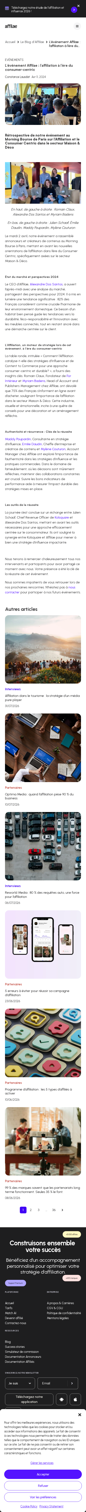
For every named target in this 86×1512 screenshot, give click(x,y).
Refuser (43, 1486)
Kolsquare (62, 517)
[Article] (43, 649)
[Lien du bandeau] (74, 10)
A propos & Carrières (60, 1303)
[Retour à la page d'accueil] (11, 26)
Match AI (10, 1313)
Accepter (43, 1474)
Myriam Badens (33, 381)
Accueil (10, 42)
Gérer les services (41, 1463)
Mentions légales (58, 1318)
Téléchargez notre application (29, 1399)
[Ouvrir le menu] (77, 26)
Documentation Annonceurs (23, 1357)
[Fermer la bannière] (78, 6)
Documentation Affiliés (19, 1362)
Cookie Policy (28, 1506)
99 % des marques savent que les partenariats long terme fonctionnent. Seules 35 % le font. (42, 1190)
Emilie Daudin (32, 444)
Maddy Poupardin (18, 439)
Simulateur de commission (22, 1352)
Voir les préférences (43, 1497)
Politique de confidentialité (64, 1313)
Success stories (15, 1347)
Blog (8, 1342)
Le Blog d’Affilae (32, 42)
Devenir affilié (14, 1318)
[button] (80, 1414)
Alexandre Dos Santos (46, 284)
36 (54, 1210)
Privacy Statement (51, 1506)
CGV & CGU (55, 1308)
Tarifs (8, 1308)
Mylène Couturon (53, 449)
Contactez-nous (15, 1323)
